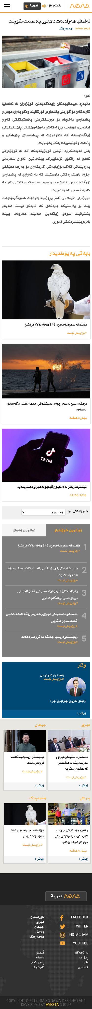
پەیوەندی (37, 963)
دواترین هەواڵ (24, 530)
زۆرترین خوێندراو (68, 530)
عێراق (40, 922)
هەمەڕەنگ (36, 937)
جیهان (39, 927)
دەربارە (40, 958)
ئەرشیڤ (38, 967)
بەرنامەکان (81, 953)
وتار (85, 963)
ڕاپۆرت (83, 958)
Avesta (52, 1005)
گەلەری (83, 967)
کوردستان (37, 917)
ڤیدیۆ (40, 953)
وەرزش (39, 932)
